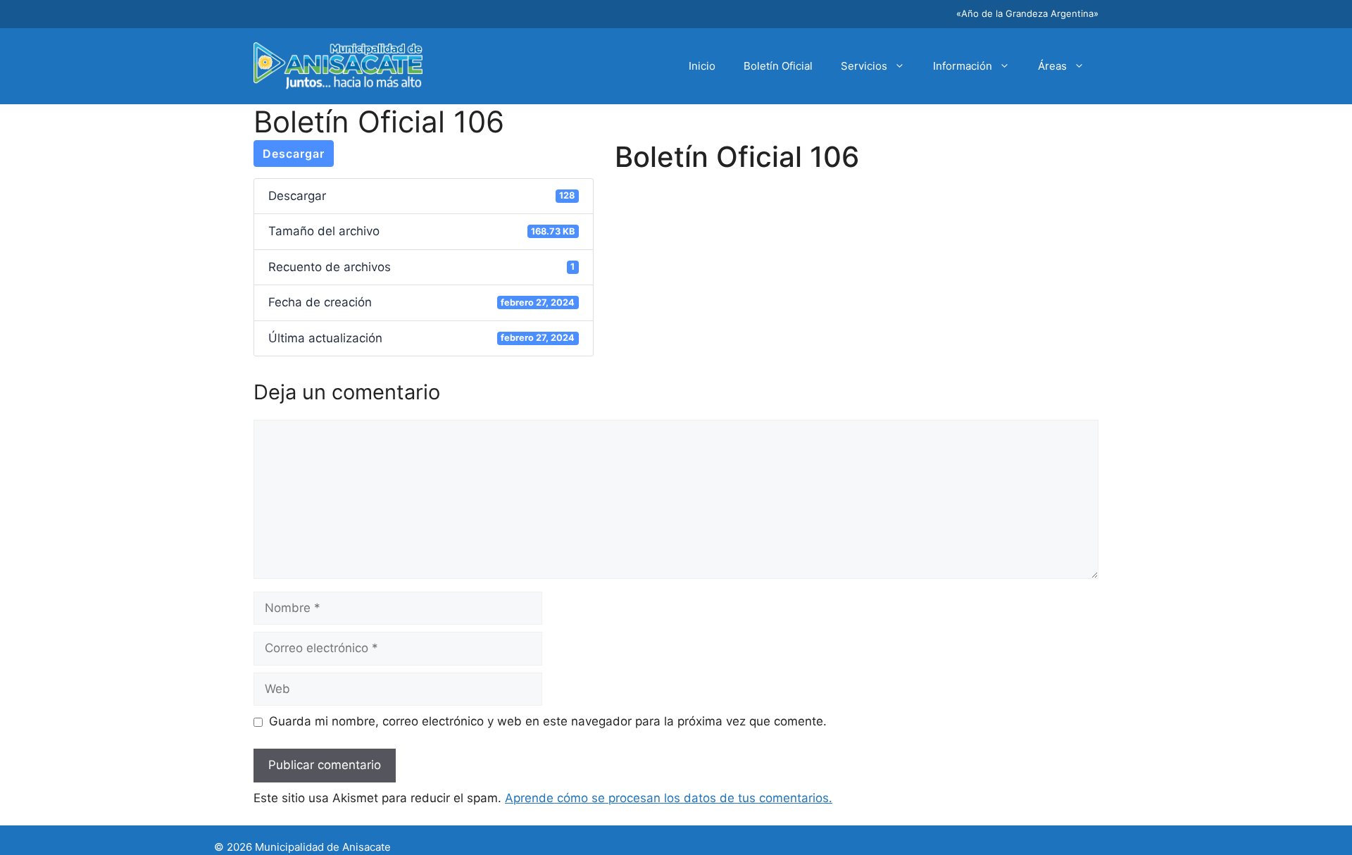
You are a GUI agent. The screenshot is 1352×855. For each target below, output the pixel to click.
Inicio (702, 66)
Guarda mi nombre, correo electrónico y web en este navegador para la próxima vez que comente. (548, 721)
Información (962, 66)
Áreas (1052, 66)
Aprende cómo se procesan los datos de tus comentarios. (668, 798)
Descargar (294, 153)
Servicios (864, 66)
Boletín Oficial (778, 66)
